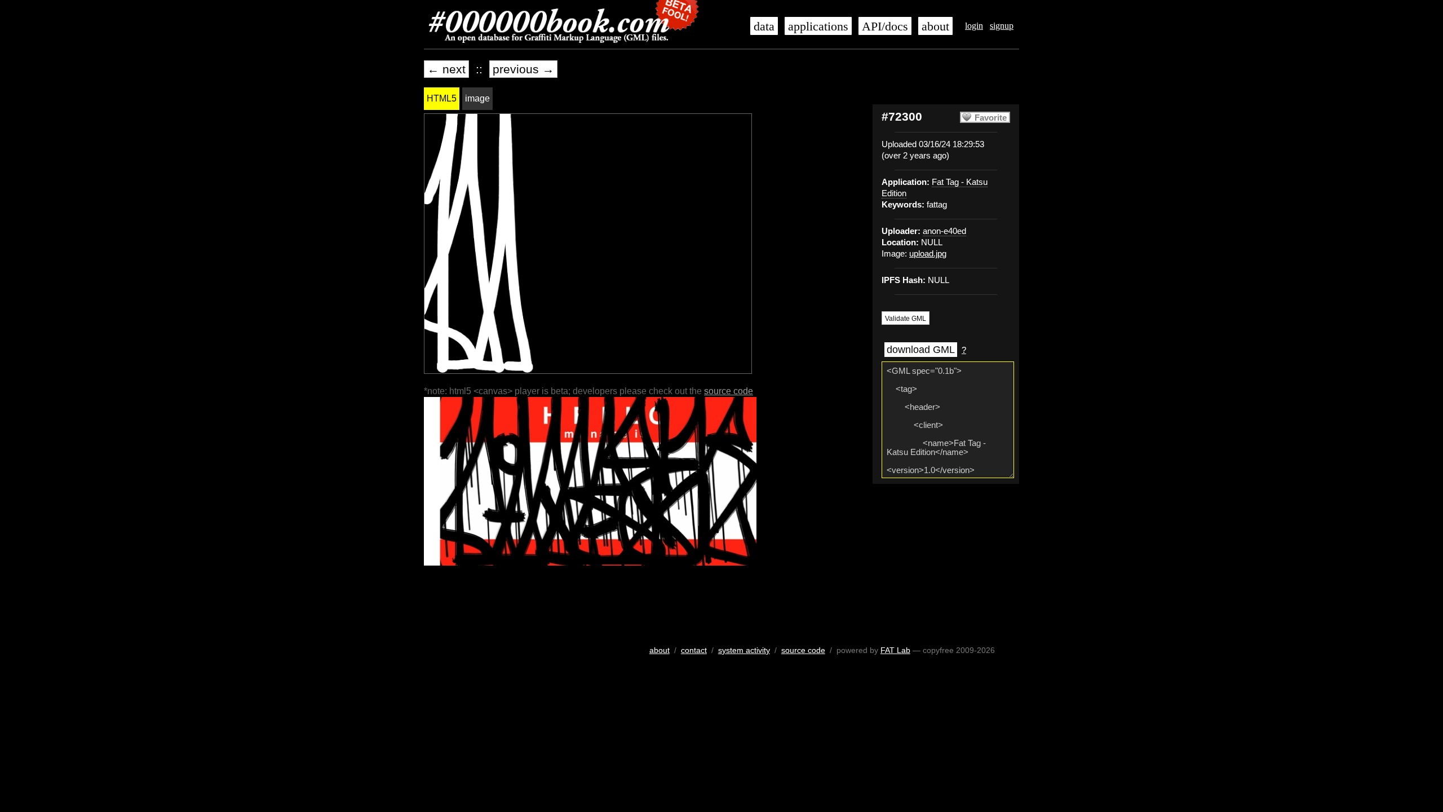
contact (694, 650)
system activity (744, 650)
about (935, 26)
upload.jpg (927, 253)
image (477, 98)
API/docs (885, 26)
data (764, 26)
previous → (523, 69)
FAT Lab (895, 650)
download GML (921, 349)
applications (818, 26)
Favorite (991, 117)
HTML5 (442, 98)
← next (446, 69)
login (974, 25)
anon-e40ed (944, 231)
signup (1001, 25)
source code (728, 391)
